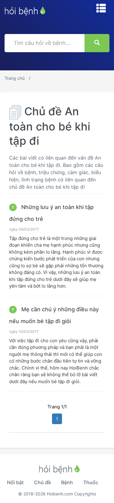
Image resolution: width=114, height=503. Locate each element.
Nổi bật (15, 482)
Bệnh (67, 482)
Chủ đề (42, 482)
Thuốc (90, 482)
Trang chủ (15, 78)
